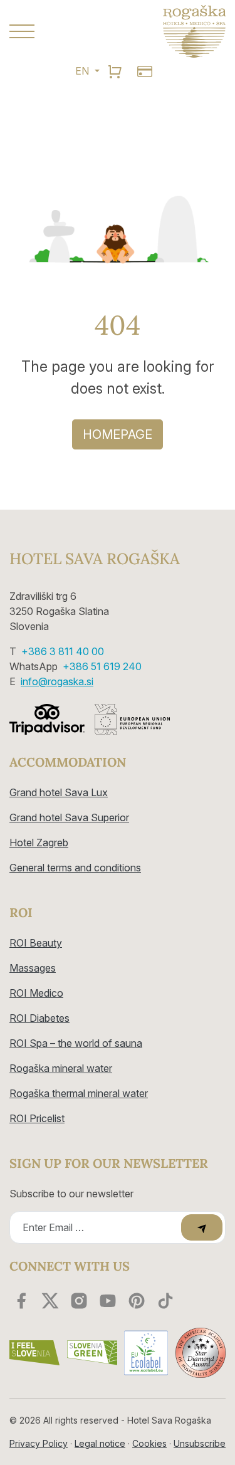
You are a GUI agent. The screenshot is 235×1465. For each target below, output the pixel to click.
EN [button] (83, 71)
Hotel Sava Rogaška (94, 559)
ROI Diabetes (39, 1018)
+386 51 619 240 (102, 666)
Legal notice (100, 1443)
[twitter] (50, 1301)
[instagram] (79, 1301)
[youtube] (108, 1301)
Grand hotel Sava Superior (69, 817)
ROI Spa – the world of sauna (75, 1043)
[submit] (201, 1227)
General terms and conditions (75, 867)
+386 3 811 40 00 (62, 651)
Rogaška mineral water (60, 1068)
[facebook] (21, 1301)
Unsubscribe (200, 1443)
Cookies (149, 1443)
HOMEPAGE (117, 434)
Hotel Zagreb (38, 842)
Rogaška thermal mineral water (78, 1093)
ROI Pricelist (37, 1118)
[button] (58, 31)
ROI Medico (36, 993)
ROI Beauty (35, 943)
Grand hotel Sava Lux (58, 792)
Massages (32, 968)
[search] (115, 71)
